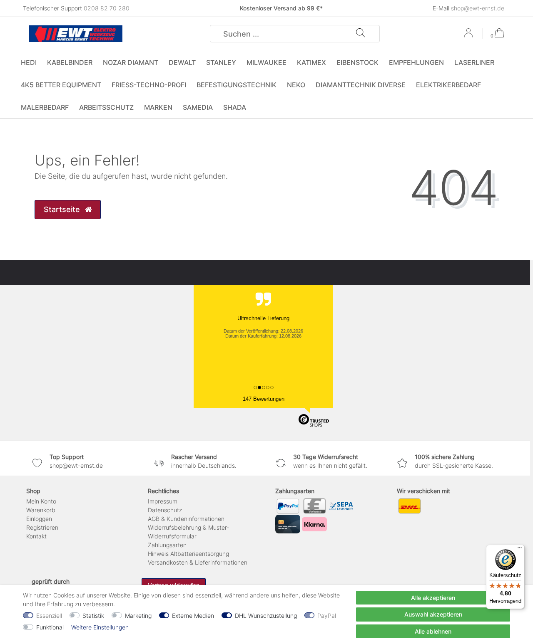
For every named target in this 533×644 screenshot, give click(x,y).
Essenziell (49, 615)
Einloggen (39, 518)
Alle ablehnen (433, 631)
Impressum (162, 501)
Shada (234, 107)
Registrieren (42, 527)
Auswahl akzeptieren (433, 614)
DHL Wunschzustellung (266, 615)
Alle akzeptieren (433, 597)
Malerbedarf (45, 107)
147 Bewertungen (263, 399)
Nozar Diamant (130, 62)
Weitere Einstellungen (100, 627)
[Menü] (520, 550)
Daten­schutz (165, 509)
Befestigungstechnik (236, 85)
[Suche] (360, 33)
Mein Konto (41, 501)
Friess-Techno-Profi (149, 85)
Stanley (221, 62)
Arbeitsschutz (106, 107)
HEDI (29, 62)
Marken (158, 107)
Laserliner (474, 62)
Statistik (93, 615)
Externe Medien (193, 615)
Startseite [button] (63, 209)
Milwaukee (266, 62)
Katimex (311, 62)
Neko (296, 85)
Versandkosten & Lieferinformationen (197, 562)
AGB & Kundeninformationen (186, 518)
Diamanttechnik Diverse (361, 85)
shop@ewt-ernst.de (477, 8)
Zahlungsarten (167, 544)
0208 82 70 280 (107, 8)
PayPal (326, 615)
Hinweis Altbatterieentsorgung (188, 553)
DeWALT (182, 62)
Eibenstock (357, 62)
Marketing (138, 615)
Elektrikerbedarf (448, 85)
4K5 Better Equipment (61, 85)
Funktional (50, 627)
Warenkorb (40, 509)
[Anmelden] (469, 35)
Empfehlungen (416, 62)
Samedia (198, 107)
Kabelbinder (69, 62)
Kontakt (36, 536)
